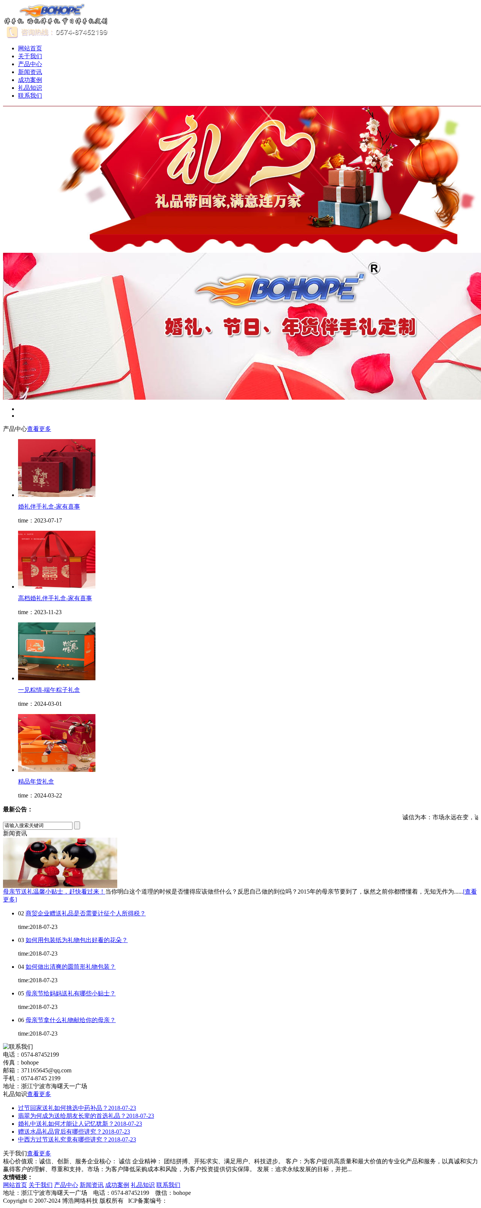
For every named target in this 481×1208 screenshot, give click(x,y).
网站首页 (30, 48)
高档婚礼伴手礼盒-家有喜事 (55, 598)
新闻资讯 (30, 72)
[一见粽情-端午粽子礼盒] (56, 678)
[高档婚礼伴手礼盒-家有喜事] (56, 586)
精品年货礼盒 (36, 781)
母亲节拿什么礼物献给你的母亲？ (71, 1020)
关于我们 (30, 56)
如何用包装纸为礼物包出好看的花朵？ (77, 940)
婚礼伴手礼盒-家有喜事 (49, 506)
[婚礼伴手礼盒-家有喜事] (56, 495)
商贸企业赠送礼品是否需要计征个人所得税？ (86, 913)
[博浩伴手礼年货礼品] (56, 23)
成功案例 (30, 80)
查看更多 (39, 429)
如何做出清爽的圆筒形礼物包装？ (71, 966)
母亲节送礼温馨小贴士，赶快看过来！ (54, 891)
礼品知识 (30, 88)
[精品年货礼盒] (56, 770)
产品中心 (30, 64)
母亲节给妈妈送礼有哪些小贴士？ (71, 993)
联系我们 (30, 95)
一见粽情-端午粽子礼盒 (49, 690)
